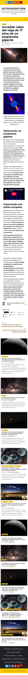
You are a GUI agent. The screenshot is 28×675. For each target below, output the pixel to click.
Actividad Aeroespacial (8, 466)
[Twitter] (6, 2)
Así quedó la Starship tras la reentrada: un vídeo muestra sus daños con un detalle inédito (14, 469)
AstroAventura (14, 8)
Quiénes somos (6, 659)
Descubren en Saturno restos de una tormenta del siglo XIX (14, 330)
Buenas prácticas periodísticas (13, 662)
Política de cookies (9, 655)
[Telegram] (18, 2)
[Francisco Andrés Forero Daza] (4, 303)
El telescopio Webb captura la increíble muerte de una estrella (12, 324)
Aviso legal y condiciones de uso (13, 649)
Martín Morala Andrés (14, 472)
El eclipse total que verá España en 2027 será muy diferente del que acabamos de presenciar (12, 433)
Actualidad (4, 356)
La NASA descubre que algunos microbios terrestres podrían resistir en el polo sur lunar (13, 360)
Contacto (19, 655)
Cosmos (4, 24)
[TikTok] (21, 2)
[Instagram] (12, 2)
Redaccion (11, 362)
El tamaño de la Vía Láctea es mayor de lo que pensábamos (13, 398)
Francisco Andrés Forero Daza (15, 303)
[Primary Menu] (2, 19)
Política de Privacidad (13, 652)
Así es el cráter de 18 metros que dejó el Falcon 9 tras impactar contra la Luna (13, 505)
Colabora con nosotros (18, 659)
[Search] (26, 19)
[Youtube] (15, 2)
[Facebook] (9, 2)
